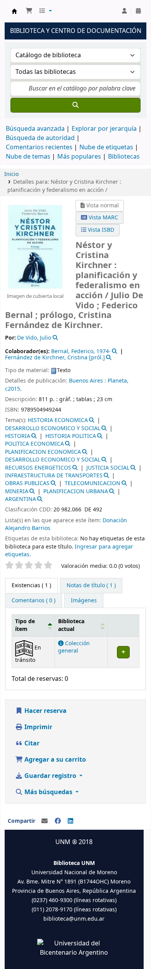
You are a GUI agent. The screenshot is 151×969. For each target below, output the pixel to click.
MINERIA (16, 491)
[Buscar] (75, 105)
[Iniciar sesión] (124, 11)
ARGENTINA (20, 499)
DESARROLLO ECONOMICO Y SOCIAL (52, 428)
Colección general (74, 647)
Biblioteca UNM (14, 11)
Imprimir (37, 727)
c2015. (13, 389)
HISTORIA (17, 436)
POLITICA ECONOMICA (34, 444)
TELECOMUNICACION (92, 483)
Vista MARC (102, 218)
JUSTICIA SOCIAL (107, 468)
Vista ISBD (100, 230)
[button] (29, 11)
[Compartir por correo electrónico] (44, 821)
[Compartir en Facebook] (57, 821)
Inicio (11, 174)
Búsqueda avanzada (35, 128)
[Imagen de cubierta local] (35, 246)
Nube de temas (28, 156)
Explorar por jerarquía (104, 128)
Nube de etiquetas (106, 147)
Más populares (79, 156)
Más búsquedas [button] (48, 792)
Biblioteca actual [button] (71, 625)
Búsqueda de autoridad (40, 138)
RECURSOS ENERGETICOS (38, 468)
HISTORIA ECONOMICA (58, 420)
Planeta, (118, 381)
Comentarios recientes (39, 147)
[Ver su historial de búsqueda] (138, 11)
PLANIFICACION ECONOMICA (43, 452)
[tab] (91, 585)
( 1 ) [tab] (31, 585)
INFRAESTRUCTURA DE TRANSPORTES (54, 476)
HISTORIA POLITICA (70, 436)
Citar (31, 743)
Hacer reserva (45, 711)
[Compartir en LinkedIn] (70, 821)
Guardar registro (50, 776)
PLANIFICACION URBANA (75, 491)
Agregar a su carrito (54, 759)
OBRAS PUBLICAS (27, 483)
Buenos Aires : (87, 381)
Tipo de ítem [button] (25, 625)
